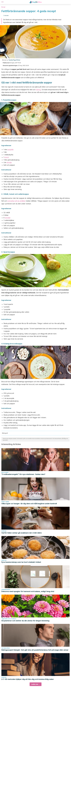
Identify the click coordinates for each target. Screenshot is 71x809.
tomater (7, 218)
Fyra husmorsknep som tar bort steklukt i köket (21, 562)
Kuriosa (3, 531)
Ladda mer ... (35, 684)
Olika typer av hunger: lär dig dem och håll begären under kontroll (29, 504)
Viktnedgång (5, 648)
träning (38, 90)
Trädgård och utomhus (8, 618)
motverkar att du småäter (16, 201)
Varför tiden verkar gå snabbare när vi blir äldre (21, 533)
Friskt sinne (5, 501)
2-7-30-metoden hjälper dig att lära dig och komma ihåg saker (27, 679)
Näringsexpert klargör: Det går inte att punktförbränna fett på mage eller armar (34, 650)
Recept (3, 7)
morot (7, 157)
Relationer (4, 472)
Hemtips (3, 560)
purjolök (11, 149)
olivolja (9, 162)
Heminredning (5, 589)
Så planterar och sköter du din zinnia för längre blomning (25, 621)
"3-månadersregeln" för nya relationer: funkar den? (23, 474)
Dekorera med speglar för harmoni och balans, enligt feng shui (27, 591)
